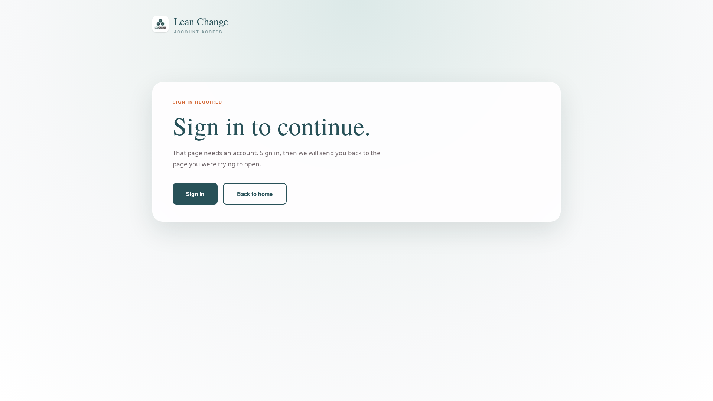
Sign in (195, 194)
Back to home (255, 194)
